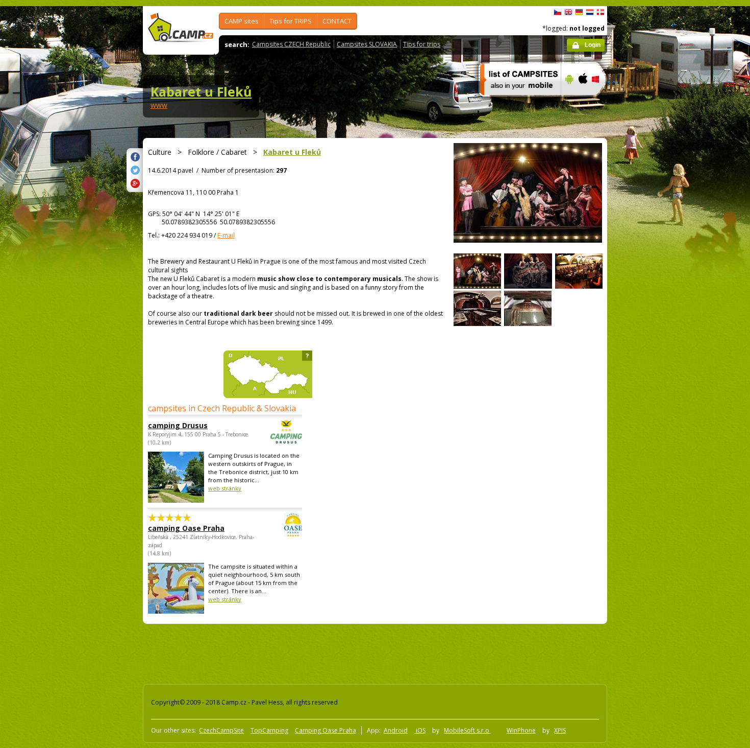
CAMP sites (241, 21)
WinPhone (521, 730)
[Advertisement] (650, 313)
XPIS (560, 730)
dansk (600, 12)
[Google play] (568, 101)
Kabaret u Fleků (201, 91)
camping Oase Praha (186, 528)
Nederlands (590, 12)
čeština (558, 12)
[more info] (516, 101)
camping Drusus (178, 425)
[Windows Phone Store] (601, 101)
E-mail (226, 235)
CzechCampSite (221, 730)
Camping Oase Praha (325, 730)
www (159, 105)
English (568, 12)
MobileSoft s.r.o (467, 730)
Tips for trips (421, 44)
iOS (420, 730)
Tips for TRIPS (290, 21)
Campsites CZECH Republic (291, 44)
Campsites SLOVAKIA (367, 44)
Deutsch (579, 12)
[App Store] (582, 101)
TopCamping (269, 730)
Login (593, 45)
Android (396, 730)
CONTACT (337, 21)
